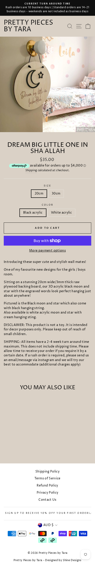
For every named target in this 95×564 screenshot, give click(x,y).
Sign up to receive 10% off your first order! (47, 513)
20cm (39, 194)
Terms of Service (47, 479)
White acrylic (61, 213)
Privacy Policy (48, 493)
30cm (56, 194)
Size (47, 185)
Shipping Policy (47, 472)
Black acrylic (32, 213)
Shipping (31, 170)
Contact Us (47, 500)
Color (47, 205)
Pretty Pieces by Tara (28, 26)
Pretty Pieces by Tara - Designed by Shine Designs (47, 560)
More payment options (47, 251)
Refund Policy (47, 486)
